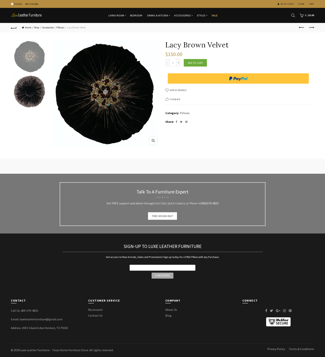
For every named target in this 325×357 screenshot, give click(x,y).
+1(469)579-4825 (208, 203)
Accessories (182, 15)
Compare (175, 99)
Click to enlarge (153, 141)
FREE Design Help (162, 216)
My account (287, 3)
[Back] (13, 27)
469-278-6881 (32, 4)
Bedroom (136, 15)
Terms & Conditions (301, 349)
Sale (215, 15)
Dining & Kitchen (157, 15)
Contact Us (95, 315)
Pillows (60, 27)
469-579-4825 (29, 310)
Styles (201, 15)
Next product (311, 27)
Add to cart (195, 62)
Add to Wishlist (177, 90)
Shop (36, 27)
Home (301, 3)
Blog (168, 315)
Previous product (302, 27)
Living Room (116, 15)
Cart (311, 3)
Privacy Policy (276, 349)
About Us (171, 310)
